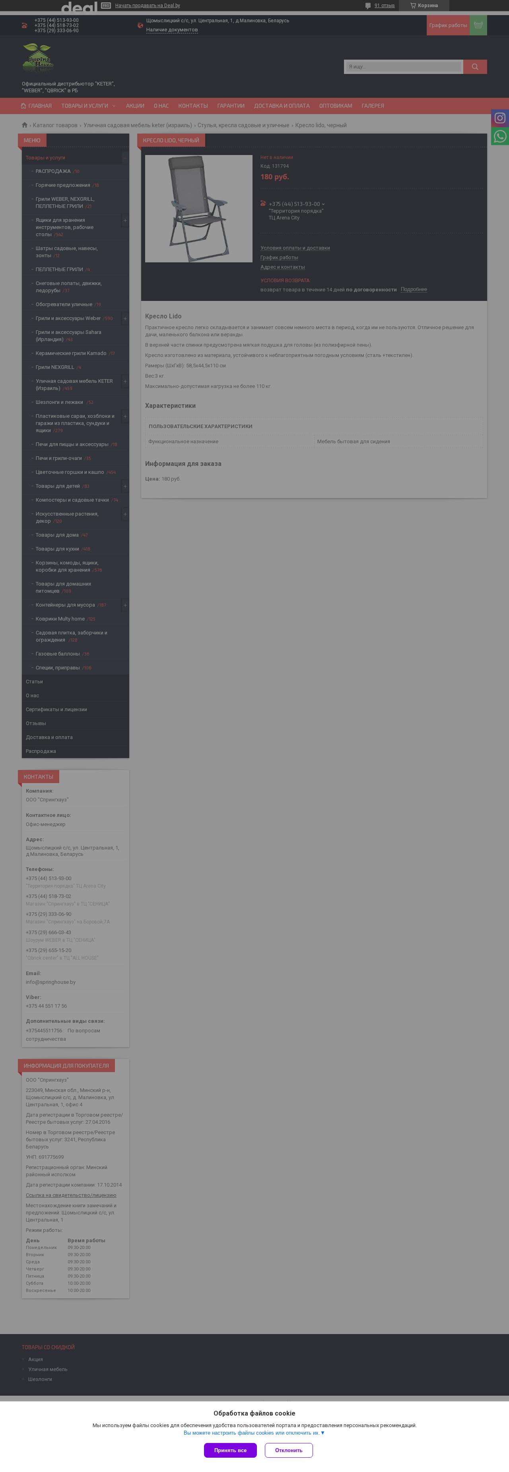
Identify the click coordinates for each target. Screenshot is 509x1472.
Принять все (230, 1450)
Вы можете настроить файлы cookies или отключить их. (252, 1433)
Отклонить (289, 1450)
